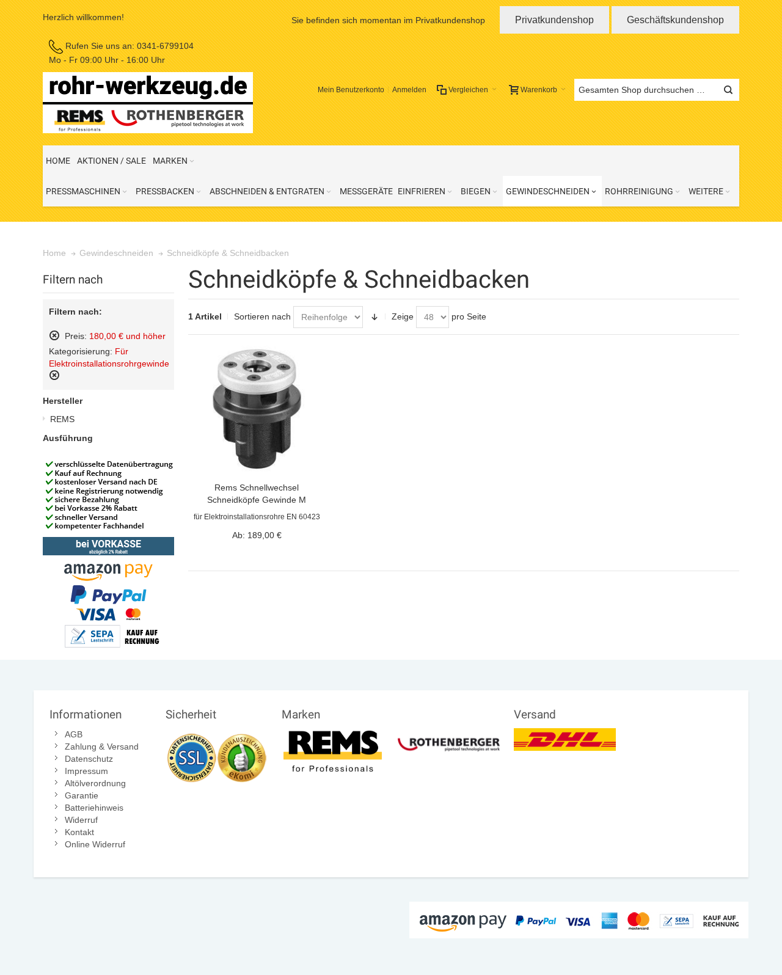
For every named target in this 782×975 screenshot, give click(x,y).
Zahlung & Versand (102, 746)
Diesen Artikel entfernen (54, 335)
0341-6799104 (165, 46)
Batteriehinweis (94, 807)
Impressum (86, 771)
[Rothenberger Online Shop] (449, 734)
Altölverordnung (95, 783)
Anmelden (409, 90)
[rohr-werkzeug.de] (148, 102)
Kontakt (79, 832)
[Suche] (728, 89)
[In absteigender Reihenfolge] (374, 317)
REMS (62, 419)
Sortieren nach (262, 316)
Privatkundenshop (554, 20)
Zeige (403, 316)
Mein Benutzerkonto (351, 90)
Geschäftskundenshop (675, 20)
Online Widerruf (95, 844)
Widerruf (81, 820)
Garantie (81, 795)
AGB (73, 734)
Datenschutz (89, 759)
